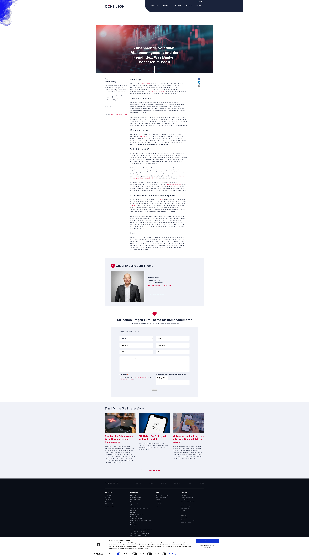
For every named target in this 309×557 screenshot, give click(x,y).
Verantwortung (185, 506)
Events (158, 500)
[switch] (134, 553)
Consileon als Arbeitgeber (189, 520)
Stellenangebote (186, 522)
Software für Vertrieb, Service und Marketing (140, 522)
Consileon (161, 199)
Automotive (108, 495)
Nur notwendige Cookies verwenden (207, 546)
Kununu (151, 483)
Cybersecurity (134, 504)
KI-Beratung (133, 506)
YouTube (201, 483)
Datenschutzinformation (140, 377)
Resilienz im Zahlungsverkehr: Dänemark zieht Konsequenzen (119, 439)
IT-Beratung (133, 502)
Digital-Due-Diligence (136, 514)
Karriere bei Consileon (188, 518)
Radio (157, 506)
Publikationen (160, 504)
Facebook (138, 483)
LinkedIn (163, 483)
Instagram (177, 483)
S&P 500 (142, 136)
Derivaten (155, 178)
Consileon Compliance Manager (140, 531)
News (188, 6)
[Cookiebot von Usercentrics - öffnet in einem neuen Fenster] (99, 554)
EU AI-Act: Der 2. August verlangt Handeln (152, 438)
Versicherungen (110, 506)
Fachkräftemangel (135, 500)
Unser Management (187, 497)
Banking (113, 114)
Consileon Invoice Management (139, 533)
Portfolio (166, 6)
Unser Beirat (185, 500)
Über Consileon (186, 495)
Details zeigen (173, 554)
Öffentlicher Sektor (110, 504)
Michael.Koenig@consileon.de (159, 285)
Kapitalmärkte (119, 114)
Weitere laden (154, 470)
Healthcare (108, 500)
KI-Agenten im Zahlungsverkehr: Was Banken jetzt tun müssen (188, 439)
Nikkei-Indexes (145, 83)
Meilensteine (185, 508)
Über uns (178, 6)
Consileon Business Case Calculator (141, 529)
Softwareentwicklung (136, 518)
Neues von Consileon (162, 495)
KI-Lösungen (134, 516)
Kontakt (183, 510)
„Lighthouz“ (133, 205)
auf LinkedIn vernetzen (156, 295)
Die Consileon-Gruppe (188, 502)
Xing (189, 483)
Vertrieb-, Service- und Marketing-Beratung (140, 509)
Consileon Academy (136, 527)
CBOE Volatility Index (157, 91)
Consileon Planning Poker (138, 535)
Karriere (198, 6)
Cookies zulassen (207, 541)
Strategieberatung (135, 497)
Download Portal (161, 497)
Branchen (154, 6)
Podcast (158, 502)
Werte (183, 504)
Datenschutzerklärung (126, 379)
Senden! (154, 389)
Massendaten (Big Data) (174, 184)
